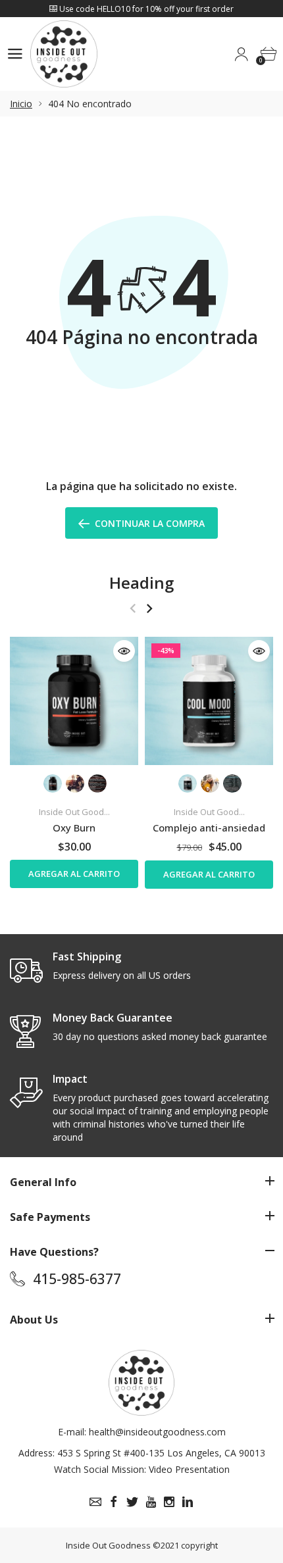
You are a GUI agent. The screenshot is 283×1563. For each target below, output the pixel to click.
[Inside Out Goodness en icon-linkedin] (187, 1502)
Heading (141, 582)
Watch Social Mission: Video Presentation (142, 1469)
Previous (133, 608)
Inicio (21, 103)
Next (149, 608)
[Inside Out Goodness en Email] (95, 1502)
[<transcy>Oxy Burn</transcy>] (74, 701)
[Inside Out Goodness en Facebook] (114, 1502)
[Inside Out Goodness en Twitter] (132, 1502)
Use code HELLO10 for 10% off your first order (145, 8)
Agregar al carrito (74, 874)
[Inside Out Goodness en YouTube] (151, 1502)
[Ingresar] (241, 54)
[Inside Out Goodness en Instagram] (169, 1502)
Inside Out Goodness (108, 1545)
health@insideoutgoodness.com (157, 1432)
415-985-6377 (77, 1279)
